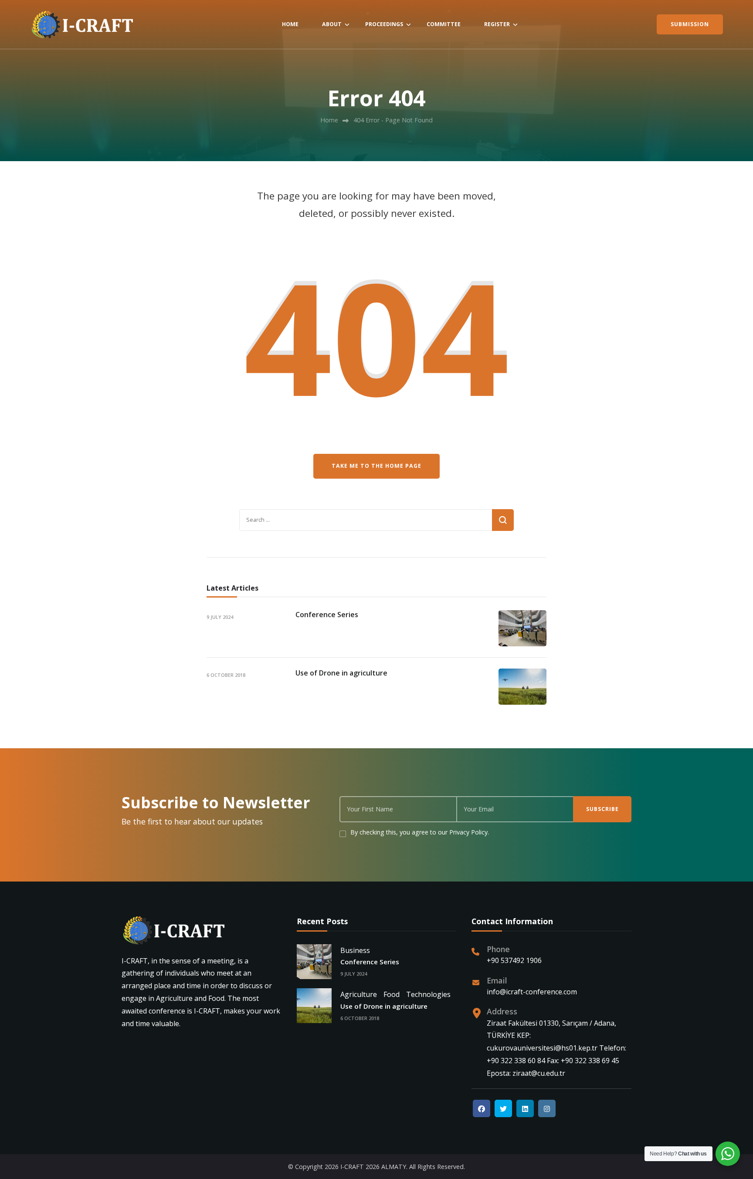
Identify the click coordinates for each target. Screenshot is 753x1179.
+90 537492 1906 (514, 960)
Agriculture (358, 994)
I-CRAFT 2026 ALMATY (373, 1166)
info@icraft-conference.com (532, 992)
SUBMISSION (690, 24)
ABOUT (332, 24)
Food (391, 994)
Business (355, 950)
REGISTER (497, 24)
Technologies (428, 994)
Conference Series (326, 614)
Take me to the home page (376, 466)
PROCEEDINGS (384, 24)
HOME (290, 24)
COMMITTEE (444, 24)
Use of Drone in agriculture (341, 673)
